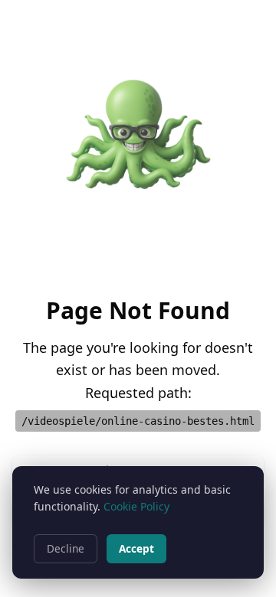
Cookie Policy (136, 506)
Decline (65, 548)
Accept (136, 548)
